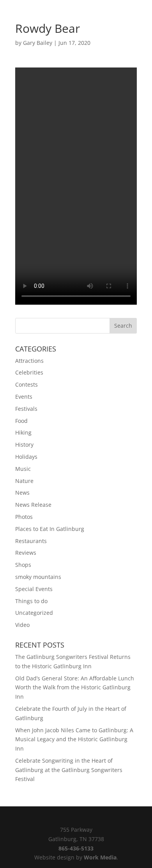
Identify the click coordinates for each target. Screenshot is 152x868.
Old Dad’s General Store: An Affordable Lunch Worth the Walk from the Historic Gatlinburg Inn (74, 688)
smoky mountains (38, 576)
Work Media (100, 857)
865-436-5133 (76, 848)
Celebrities (29, 372)
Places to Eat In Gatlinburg (49, 529)
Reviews (25, 552)
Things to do (31, 601)
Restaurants (31, 541)
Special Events (34, 589)
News (22, 492)
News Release (33, 504)
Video (22, 624)
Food (21, 420)
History (24, 444)
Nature (24, 481)
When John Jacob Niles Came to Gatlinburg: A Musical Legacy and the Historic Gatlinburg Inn (74, 739)
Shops (23, 564)
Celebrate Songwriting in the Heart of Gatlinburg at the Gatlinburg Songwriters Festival (68, 770)
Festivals (26, 408)
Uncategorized (34, 612)
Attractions (29, 360)
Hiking (23, 432)
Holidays (26, 456)
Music (23, 468)
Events (23, 396)
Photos (24, 516)
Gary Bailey (37, 42)
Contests (26, 384)
